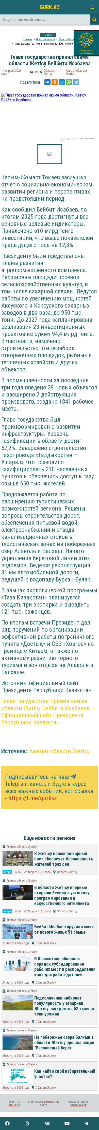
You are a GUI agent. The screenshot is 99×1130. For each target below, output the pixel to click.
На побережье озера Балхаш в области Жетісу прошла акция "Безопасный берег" (64, 1042)
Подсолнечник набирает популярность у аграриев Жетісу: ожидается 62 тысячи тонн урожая (64, 1005)
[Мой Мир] (62, 82)
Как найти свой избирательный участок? (64, 1073)
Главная (27, 39)
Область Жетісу (67, 39)
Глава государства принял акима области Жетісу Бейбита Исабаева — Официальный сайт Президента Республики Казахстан (48, 712)
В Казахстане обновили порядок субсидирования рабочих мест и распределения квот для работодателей (64, 966)
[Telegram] (76, 82)
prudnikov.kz (78, 1105)
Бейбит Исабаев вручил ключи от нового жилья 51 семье (64, 929)
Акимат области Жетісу (76, 72)
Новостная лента (45, 39)
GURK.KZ (50, 7)
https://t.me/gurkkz (32, 798)
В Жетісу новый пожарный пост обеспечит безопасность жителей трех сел (63, 859)
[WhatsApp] (69, 82)
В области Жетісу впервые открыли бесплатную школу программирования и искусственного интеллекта (61, 895)
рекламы (50, 1101)
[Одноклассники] (55, 82)
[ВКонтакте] (47, 82)
